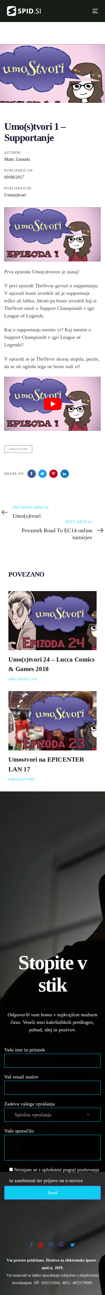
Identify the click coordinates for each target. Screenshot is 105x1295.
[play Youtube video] (52, 404)
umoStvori (18, 449)
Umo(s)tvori (15, 195)
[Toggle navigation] (74, 11)
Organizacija (23, 679)
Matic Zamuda (17, 159)
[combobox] (52, 1115)
